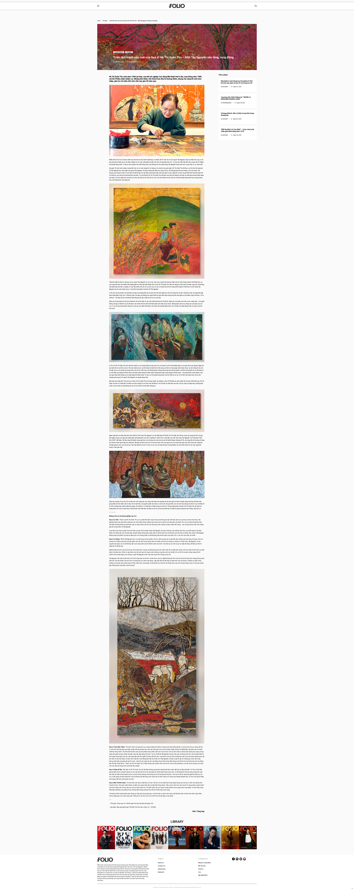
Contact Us (161, 866)
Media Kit (161, 872)
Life (199, 872)
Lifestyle (105, 20)
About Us (161, 863)
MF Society (201, 866)
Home (99, 20)
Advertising (161, 869)
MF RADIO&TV (202, 875)
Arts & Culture (119, 52)
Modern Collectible (204, 863)
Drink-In (200, 869)
